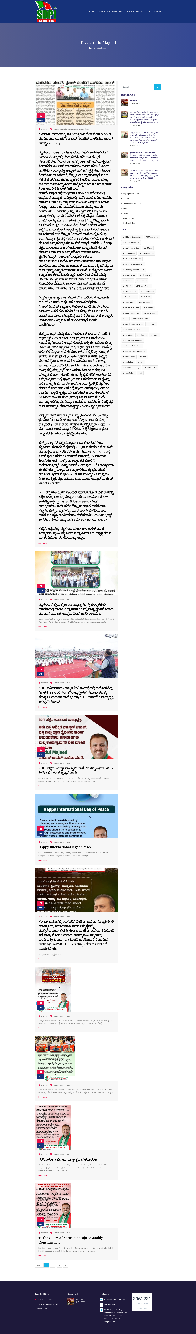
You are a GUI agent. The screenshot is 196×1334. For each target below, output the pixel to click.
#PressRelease (129, 357)
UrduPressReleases (130, 223)
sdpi (140, 373)
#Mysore (154, 335)
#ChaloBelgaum (129, 297)
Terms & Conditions (44, 1299)
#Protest (143, 357)
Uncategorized (128, 218)
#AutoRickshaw (129, 275)
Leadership (117, 11)
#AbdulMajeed (129, 253)
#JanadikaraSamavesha (133, 324)
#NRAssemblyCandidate (132, 340)
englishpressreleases (131, 194)
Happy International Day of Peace (65, 847)
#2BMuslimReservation (132, 237)
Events (148, 11)
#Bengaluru (142, 280)
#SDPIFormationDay (131, 367)
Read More (42, 543)
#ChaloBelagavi (147, 291)
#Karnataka (128, 335)
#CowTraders (128, 302)
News (81, 129)
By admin (44, 129)
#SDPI (140, 362)
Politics (86, 129)
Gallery (129, 11)
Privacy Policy (42, 1309)
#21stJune (148, 248)
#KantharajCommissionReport (135, 329)
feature (56, 129)
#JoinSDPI (151, 324)
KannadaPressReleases (69, 129)
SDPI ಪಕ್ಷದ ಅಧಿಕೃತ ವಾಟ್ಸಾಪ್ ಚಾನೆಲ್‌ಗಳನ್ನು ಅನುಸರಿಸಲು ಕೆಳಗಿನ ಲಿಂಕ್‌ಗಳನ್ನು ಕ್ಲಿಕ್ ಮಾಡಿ (75, 770)
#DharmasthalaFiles (131, 313)
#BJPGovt (127, 286)
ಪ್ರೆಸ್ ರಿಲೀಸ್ (133, 100)
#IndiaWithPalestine (140, 319)
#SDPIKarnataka (150, 367)
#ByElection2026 (129, 291)
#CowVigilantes (145, 302)
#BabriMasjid (145, 275)
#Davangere (148, 308)
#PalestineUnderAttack (132, 346)
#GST (125, 319)
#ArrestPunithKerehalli (132, 259)
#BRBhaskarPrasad (143, 286)
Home (91, 11)
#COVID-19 (145, 297)
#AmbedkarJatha (146, 253)
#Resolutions (128, 362)
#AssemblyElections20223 (133, 270)
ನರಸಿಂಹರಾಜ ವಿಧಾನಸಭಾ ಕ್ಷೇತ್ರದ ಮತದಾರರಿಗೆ (67, 1159)
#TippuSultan (128, 373)
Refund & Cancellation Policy (48, 1304)
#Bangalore (127, 280)
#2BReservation (152, 237)
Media (139, 11)
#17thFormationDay (131, 248)
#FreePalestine (150, 313)
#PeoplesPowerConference (134, 351)
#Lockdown (142, 335)
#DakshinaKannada (131, 308)
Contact (157, 11)
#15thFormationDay (131, 242)
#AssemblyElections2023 (133, 264)
